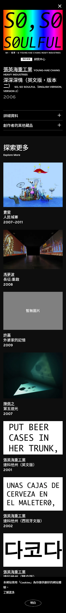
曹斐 (7, 212)
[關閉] (59, 6)
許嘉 (7, 335)
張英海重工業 (17, 69)
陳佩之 (8, 404)
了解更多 (9, 592)
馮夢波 (8, 274)
